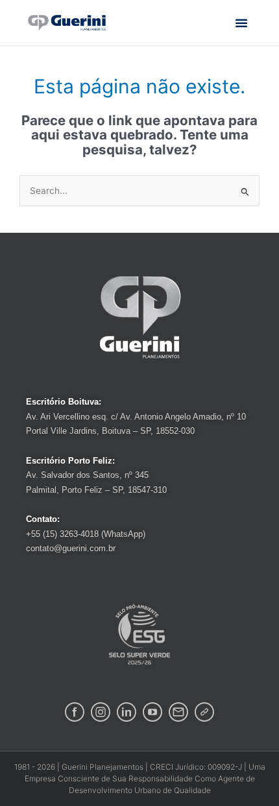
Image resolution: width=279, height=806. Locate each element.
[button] (241, 22)
